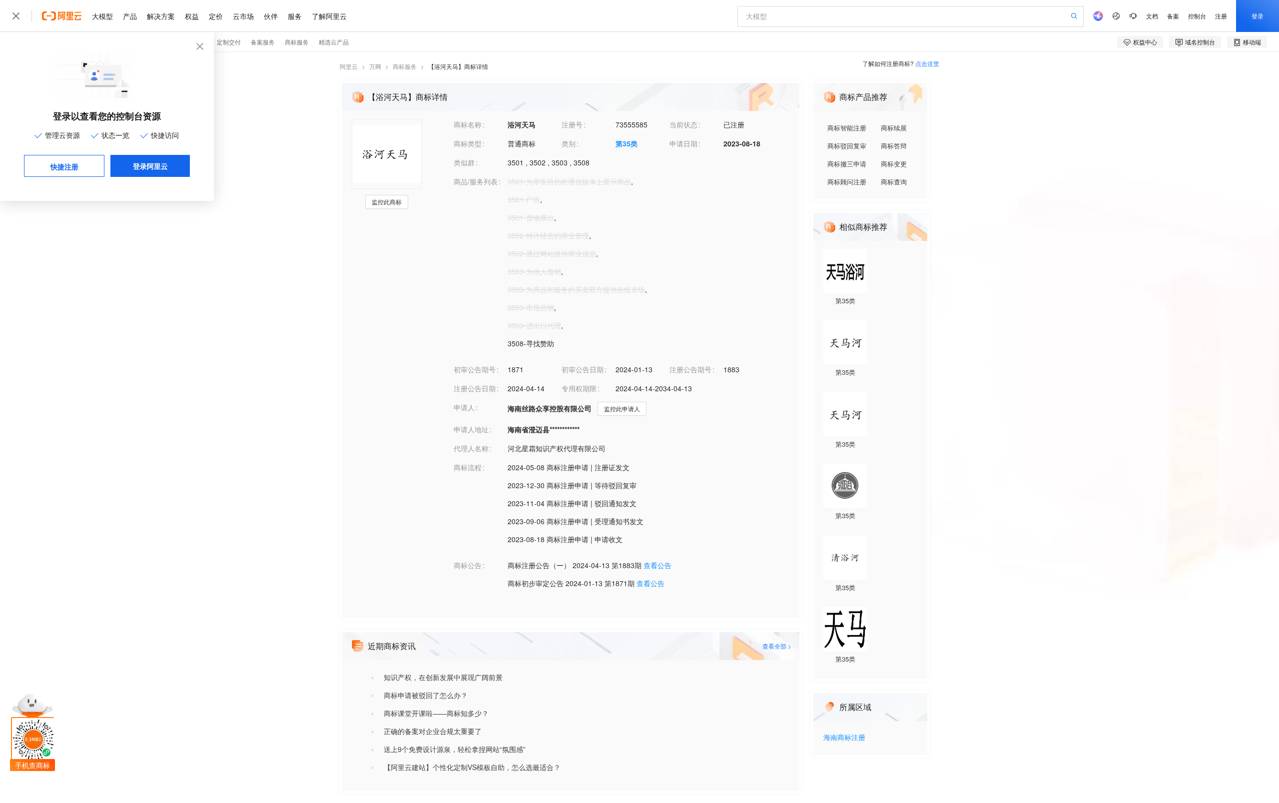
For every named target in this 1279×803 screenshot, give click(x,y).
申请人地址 (471, 429)
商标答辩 (894, 145)
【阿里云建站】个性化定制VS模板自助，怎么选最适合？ (472, 767)
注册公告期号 (690, 369)
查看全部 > (776, 646)
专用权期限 (579, 388)
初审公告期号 (475, 369)
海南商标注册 (844, 738)
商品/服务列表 (476, 181)
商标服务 (405, 66)
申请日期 (683, 143)
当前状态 (683, 124)
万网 (375, 66)
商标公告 (468, 565)
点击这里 (927, 63)
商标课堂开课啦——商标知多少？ (436, 713)
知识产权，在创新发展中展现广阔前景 (443, 677)
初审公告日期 (583, 369)
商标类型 (468, 143)
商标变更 (894, 163)
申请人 (464, 407)
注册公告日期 (475, 388)
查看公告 (657, 565)
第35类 (627, 143)
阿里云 (349, 66)
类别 (569, 143)
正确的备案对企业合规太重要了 (433, 731)
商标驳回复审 (846, 145)
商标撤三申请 (846, 163)
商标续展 (894, 127)
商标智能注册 (846, 127)
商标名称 (468, 124)
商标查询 (894, 181)
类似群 (464, 162)
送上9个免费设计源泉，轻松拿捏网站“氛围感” (455, 749)
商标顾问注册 (846, 181)
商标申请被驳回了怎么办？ (426, 695)
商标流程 (468, 467)
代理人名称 (471, 448)
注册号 (572, 124)
